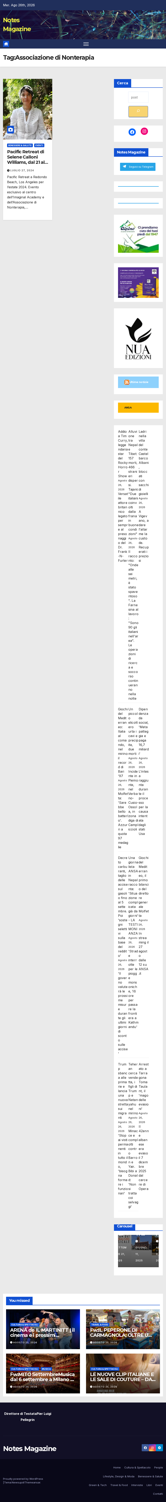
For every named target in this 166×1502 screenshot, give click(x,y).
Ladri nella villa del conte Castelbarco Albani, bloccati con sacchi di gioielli (144, 462)
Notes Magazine (29, 1448)
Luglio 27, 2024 (22, 170)
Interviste (137, 1485)
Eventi (39, 145)
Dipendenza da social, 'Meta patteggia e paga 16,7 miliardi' (144, 731)
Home (117, 1467)
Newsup (17, 1482)
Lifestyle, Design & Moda (118, 1476)
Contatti (158, 1493)
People (158, 1467)
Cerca (122, 83)
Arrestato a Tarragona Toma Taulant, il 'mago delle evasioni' (144, 1086)
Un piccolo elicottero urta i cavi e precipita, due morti (133, 731)
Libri (149, 1485)
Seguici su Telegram (141, 166)
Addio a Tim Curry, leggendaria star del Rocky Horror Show (123, 453)
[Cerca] (138, 111)
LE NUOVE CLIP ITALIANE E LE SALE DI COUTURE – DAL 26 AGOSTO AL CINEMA (122, 1379)
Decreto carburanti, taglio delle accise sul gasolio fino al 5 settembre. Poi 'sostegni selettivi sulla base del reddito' (123, 907)
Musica (46, 1369)
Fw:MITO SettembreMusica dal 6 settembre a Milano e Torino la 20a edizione (42, 1379)
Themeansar (32, 1482)
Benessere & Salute (20, 145)
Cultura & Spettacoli (24, 1324)
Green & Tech (98, 1485)
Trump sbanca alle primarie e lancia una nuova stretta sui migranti (123, 1091)
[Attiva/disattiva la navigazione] (86, 44)
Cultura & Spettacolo (137, 1467)
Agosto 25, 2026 (25, 1342)
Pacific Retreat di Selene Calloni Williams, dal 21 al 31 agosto (26, 159)
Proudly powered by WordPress (23, 1478)
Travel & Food (99, 1324)
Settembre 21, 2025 (128, 1254)
